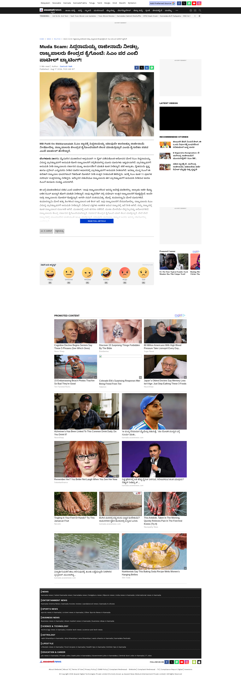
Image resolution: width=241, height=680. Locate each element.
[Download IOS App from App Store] (199, 662)
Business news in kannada (52, 621)
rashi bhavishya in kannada (52, 638)
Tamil (99, 3)
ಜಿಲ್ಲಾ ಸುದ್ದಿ (138, 10)
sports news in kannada (51, 612)
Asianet (50, 661)
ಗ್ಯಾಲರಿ (88, 10)
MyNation (132, 3)
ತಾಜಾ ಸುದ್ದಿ (70, 10)
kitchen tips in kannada (116, 647)
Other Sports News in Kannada (97, 612)
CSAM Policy (102, 669)
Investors (188, 669)
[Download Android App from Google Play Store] (194, 662)
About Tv (66, 669)
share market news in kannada (77, 621)
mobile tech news (73, 630)
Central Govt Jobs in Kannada (131, 656)
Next (199, 16)
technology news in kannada (53, 630)
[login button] (191, 10)
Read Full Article (97, 221)
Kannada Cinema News (50, 604)
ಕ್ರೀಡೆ (147, 10)
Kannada (67, 3)
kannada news (47, 595)
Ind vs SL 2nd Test (60, 16)
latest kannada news (63, 595)
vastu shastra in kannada (102, 638)
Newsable (56, 3)
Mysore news (108, 595)
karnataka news (80, 595)
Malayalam (45, 3)
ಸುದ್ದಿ (80, 10)
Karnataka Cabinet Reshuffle (129, 16)
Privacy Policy (90, 669)
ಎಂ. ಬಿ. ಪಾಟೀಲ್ (46, 231)
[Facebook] (179, 3)
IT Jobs (148, 656)
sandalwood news (90, 604)
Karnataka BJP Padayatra (170, 16)
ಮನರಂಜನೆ (99, 10)
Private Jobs (65, 656)
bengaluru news (95, 595)
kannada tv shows (107, 604)
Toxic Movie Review (106, 16)
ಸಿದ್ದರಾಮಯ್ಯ (59, 231)
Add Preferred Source (160, 3)
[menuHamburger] (195, 10)
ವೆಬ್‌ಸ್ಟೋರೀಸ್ (124, 10)
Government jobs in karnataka (104, 656)
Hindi (114, 3)
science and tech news (93, 630)
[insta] (199, 3)
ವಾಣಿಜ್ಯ (168, 10)
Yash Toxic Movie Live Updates (83, 16)
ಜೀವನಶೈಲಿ (157, 10)
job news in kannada (49, 656)
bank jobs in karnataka (81, 656)
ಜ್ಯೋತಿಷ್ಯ (110, 10)
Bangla (107, 3)
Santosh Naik (66, 66)
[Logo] (51, 10)
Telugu (92, 3)
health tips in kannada (95, 647)
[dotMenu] (177, 10)
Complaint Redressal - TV (148, 669)
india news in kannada (125, 595)
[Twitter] (184, 3)
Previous (195, 16)
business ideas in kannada (103, 621)
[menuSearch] (200, 10)
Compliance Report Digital (172, 669)
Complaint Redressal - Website (122, 669)
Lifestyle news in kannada (52, 647)
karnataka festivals (122, 638)
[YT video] (194, 3)
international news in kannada (148, 595)
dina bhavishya (71, 638)
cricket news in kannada (73, 612)
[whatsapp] (189, 3)
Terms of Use (77, 669)
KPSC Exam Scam (150, 16)
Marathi (122, 3)
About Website (55, 669)
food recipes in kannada (74, 647)
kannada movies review (71, 604)
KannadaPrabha (80, 3)
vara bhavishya (84, 638)
